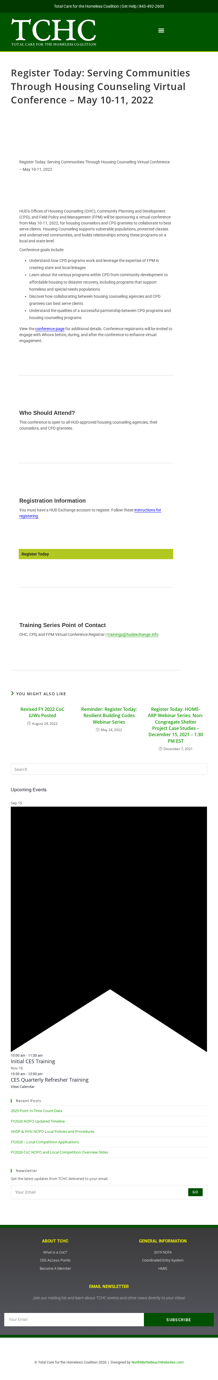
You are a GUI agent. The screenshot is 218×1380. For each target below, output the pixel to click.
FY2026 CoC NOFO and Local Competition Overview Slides (59, 1152)
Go (195, 1192)
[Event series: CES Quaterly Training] (45, 1073)
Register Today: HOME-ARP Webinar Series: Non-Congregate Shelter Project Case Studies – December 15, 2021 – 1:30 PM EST (175, 725)
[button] (161, 30)
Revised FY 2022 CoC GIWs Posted (42, 712)
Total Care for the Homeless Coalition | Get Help (95, 6)
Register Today (35, 554)
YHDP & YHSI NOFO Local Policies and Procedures (53, 1131)
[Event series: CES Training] (45, 1055)
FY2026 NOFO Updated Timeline (38, 1121)
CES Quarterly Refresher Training (50, 1079)
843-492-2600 (151, 6)
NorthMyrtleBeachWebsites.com (157, 1362)
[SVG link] (53, 32)
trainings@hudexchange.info (132, 634)
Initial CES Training (33, 1061)
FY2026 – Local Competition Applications (45, 1141)
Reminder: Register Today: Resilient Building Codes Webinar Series (109, 715)
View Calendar (23, 1086)
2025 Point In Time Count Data (36, 1110)
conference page (49, 328)
